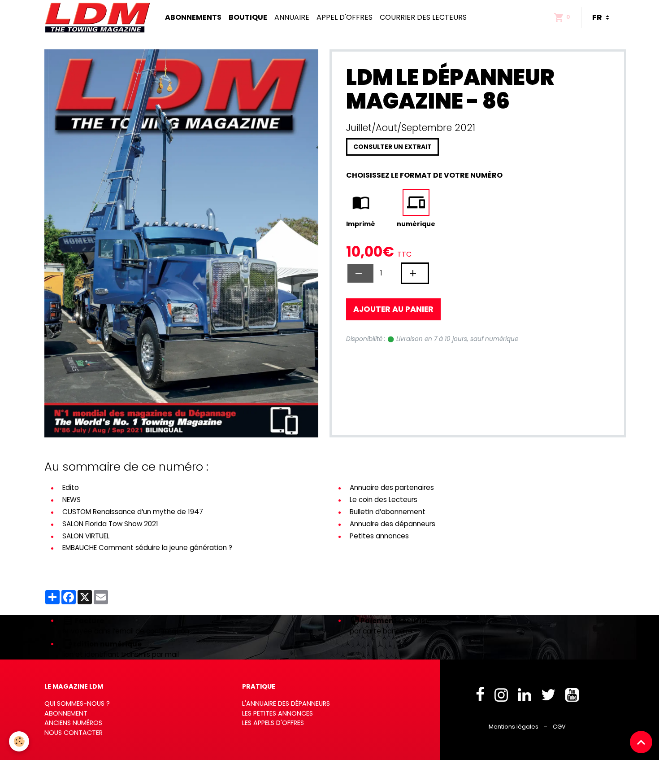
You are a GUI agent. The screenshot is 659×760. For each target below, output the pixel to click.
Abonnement (65, 713)
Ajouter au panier (393, 309)
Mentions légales (513, 726)
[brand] (99, 17)
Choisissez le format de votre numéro (424, 175)
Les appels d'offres (273, 722)
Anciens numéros (73, 722)
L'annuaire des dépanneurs (286, 703)
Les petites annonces (277, 713)
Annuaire (291, 17)
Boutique (248, 17)
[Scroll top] (641, 742)
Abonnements (193, 17)
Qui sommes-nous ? (77, 703)
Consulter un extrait (392, 146)
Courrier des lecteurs (423, 17)
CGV (559, 726)
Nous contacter (73, 732)
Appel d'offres (344, 17)
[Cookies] (19, 741)
